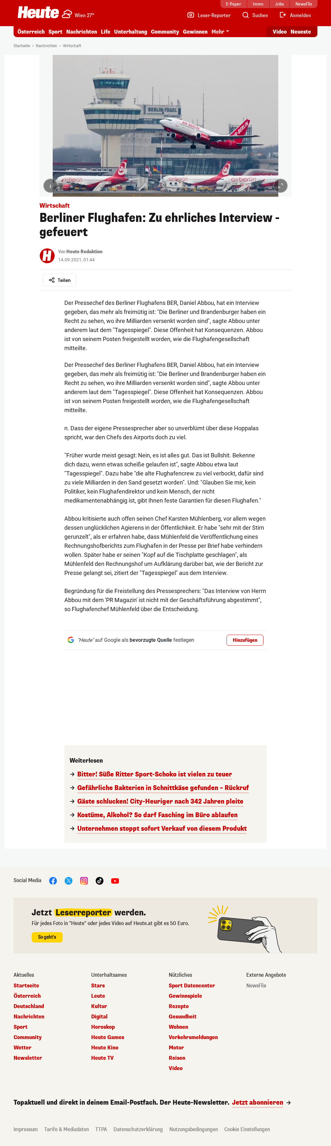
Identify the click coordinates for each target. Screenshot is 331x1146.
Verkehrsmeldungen (193, 1037)
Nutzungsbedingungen (193, 1129)
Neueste (301, 31)
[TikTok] (99, 880)
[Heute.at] (38, 12)
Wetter (22, 1048)
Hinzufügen (245, 640)
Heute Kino (104, 1048)
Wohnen (178, 1027)
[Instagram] (84, 880)
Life (105, 31)
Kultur (99, 1006)
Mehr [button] (217, 31)
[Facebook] (53, 880)
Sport (55, 31)
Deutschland (29, 1006)
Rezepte (179, 1006)
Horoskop (103, 1027)
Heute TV (102, 1058)
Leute (98, 996)
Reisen (177, 1058)
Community (165, 31)
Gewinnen (195, 31)
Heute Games (107, 1037)
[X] (68, 880)
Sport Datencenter (192, 986)
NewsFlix (256, 986)
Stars (98, 986)
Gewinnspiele (185, 996)
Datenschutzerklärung (138, 1129)
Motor (176, 1048)
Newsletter (28, 1058)
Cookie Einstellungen (247, 1129)
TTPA (101, 1129)
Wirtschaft (72, 46)
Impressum (26, 1129)
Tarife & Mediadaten (66, 1129)
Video (280, 31)
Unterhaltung (130, 31)
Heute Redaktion (84, 252)
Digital (99, 1017)
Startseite (22, 46)
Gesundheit (183, 1017)
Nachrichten (46, 46)
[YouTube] (115, 880)
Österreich (31, 31)
